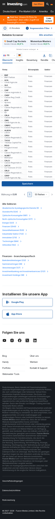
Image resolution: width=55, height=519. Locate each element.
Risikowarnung (8, 500)
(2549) (9, 226)
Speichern (27, 183)
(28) (12, 264)
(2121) (23, 271)
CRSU (13, 137)
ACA (10, 81)
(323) (8, 223)
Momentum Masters (41, 41)
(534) (10, 212)
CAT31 (12, 167)
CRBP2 (13, 127)
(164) (9, 245)
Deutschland (9, 11)
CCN (13, 106)
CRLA (13, 116)
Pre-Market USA (27, 11)
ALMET (8, 157)
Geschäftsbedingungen (12, 481)
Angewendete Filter (38, 28)
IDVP (6, 111)
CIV (13, 152)
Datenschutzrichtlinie (11, 490)
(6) (20, 208)
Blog (4, 356)
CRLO (13, 172)
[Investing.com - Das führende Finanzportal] (17, 4)
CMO (13, 121)
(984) (10, 241)
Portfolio (6, 368)
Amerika (43, 11)
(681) (14, 215)
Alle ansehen (46, 35)
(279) (9, 237)
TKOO (13, 142)
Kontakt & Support (38, 368)
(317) (17, 219)
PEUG (11, 147)
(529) (13, 230)
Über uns (34, 356)
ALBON (7, 132)
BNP (9, 76)
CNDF (13, 96)
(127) (11, 268)
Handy (5, 362)
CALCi (13, 162)
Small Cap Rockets (16, 41)
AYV (7, 101)
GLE (7, 86)
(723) (13, 234)
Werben (34, 362)
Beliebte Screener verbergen (26, 49)
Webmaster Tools (10, 374)
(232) (14, 260)
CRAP (13, 177)
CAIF (13, 91)
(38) (13, 275)
